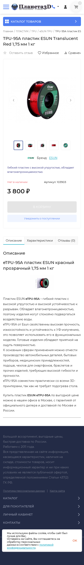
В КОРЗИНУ (42, 207)
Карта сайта (57, 490)
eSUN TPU (46, 31)
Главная (8, 31)
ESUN (53, 158)
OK (75, 540)
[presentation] (13, 100)
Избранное (50, 53)
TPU (34, 31)
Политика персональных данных (24, 490)
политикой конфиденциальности (30, 546)
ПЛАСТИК (22, 31)
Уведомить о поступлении (42, 218)
